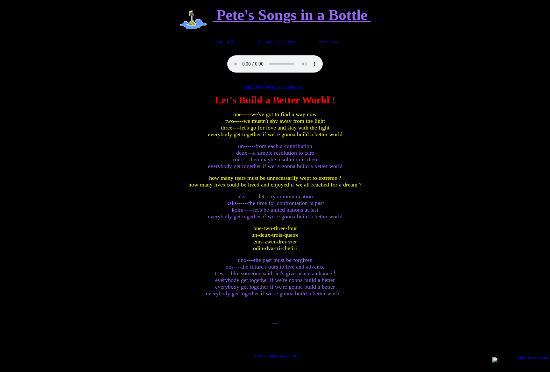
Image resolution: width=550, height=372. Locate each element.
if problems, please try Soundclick (273, 86)
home (291, 41)
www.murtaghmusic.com (275, 355)
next (231, 41)
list (279, 41)
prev (219, 41)
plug (268, 41)
